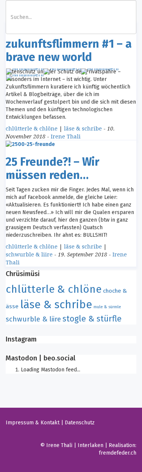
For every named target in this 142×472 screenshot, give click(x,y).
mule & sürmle (107, 306)
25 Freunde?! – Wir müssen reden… (52, 168)
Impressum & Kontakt (32, 422)
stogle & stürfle (92, 319)
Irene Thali (66, 137)
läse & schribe (83, 129)
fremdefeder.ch (117, 453)
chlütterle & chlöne (32, 129)
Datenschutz (80, 422)
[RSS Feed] (70, 434)
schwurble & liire (29, 255)
